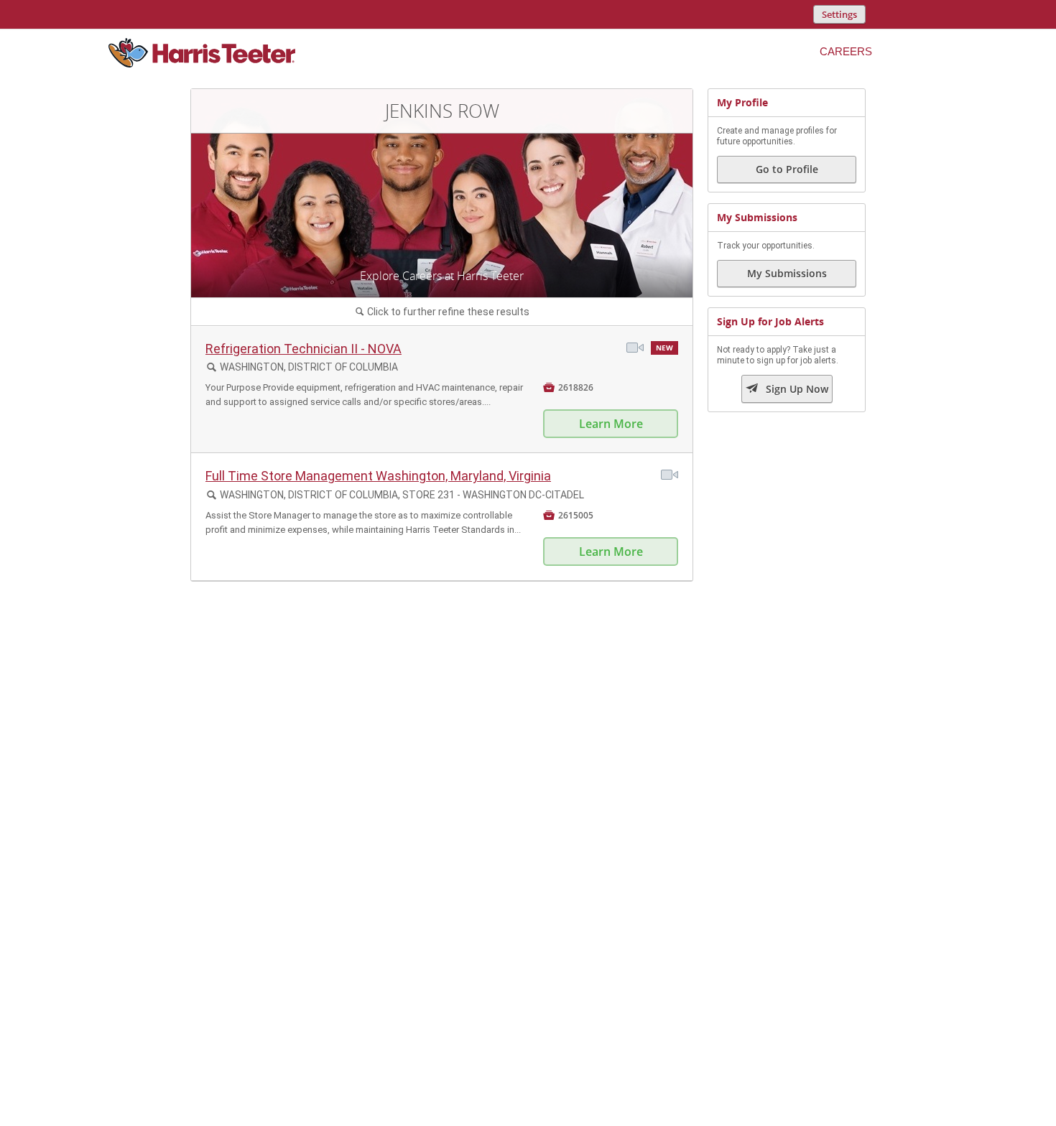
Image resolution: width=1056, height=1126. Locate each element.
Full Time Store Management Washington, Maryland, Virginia (378, 475)
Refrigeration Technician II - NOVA (303, 348)
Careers (846, 51)
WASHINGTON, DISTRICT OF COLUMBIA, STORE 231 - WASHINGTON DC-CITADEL (402, 495)
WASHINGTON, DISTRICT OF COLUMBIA (309, 367)
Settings (839, 14)
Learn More (611, 424)
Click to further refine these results (442, 311)
